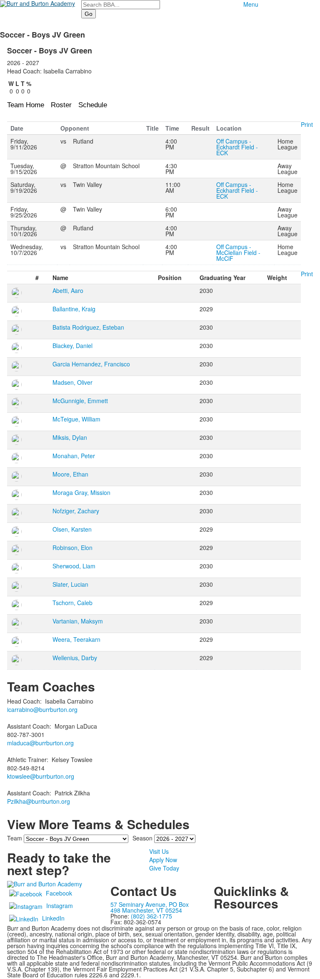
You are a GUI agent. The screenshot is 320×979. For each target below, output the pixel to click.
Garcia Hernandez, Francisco (91, 364)
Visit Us (159, 851)
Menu (250, 4)
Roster (61, 105)
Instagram (59, 905)
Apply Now (163, 859)
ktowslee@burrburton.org (40, 776)
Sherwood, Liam (73, 566)
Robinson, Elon (72, 547)
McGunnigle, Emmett (80, 400)
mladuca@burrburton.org (40, 743)
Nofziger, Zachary (75, 511)
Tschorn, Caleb (72, 602)
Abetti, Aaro (67, 290)
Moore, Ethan (70, 474)
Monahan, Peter (73, 456)
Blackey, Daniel (72, 345)
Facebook (59, 893)
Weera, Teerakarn (76, 639)
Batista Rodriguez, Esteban (88, 327)
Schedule (92, 105)
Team (14, 838)
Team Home (25, 105)
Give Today (164, 868)
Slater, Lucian (70, 584)
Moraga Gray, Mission (81, 492)
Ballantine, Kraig (73, 309)
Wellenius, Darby (74, 658)
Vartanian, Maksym (77, 621)
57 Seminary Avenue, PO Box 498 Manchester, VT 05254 (149, 907)
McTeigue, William (76, 419)
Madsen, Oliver (72, 382)
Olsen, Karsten (72, 529)
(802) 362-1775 (151, 916)
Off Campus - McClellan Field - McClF (238, 252)
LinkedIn (53, 918)
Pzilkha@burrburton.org (38, 801)
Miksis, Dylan (69, 437)
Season (142, 838)
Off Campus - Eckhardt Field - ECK (237, 147)
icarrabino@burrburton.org (42, 709)
